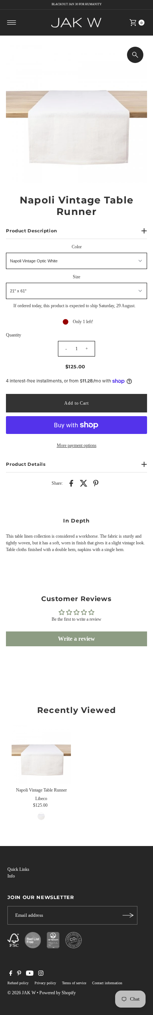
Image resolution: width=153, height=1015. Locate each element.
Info (11, 876)
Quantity (13, 335)
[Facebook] (10, 974)
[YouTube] (29, 974)
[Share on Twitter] (83, 482)
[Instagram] (40, 974)
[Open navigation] (11, 22)
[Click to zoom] (135, 55)
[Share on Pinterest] (95, 482)
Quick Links (18, 869)
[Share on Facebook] (71, 482)
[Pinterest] (19, 974)
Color (77, 246)
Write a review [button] (76, 639)
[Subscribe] (128, 915)
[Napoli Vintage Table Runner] (41, 754)
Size (76, 276)
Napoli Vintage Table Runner (41, 790)
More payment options (77, 445)
